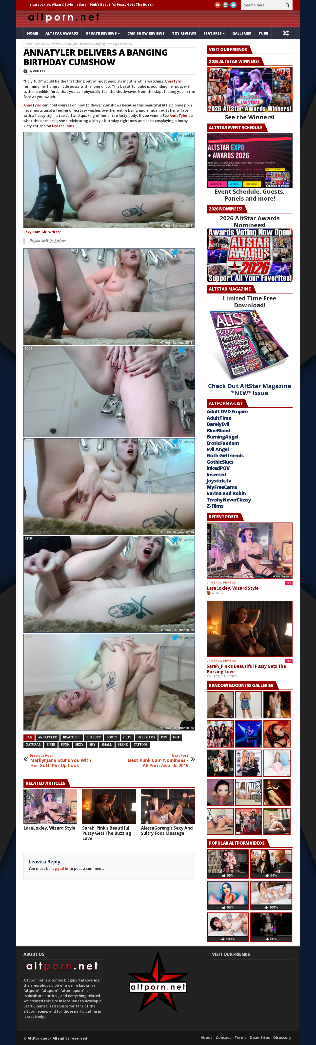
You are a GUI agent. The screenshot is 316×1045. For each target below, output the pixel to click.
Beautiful (71, 737)
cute (127, 737)
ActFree (39, 71)
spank (123, 744)
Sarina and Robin (226, 493)
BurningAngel (222, 436)
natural (33, 744)
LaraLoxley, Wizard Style (49, 828)
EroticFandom (223, 443)
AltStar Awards (61, 33)
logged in (59, 868)
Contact (223, 1037)
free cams (146, 737)
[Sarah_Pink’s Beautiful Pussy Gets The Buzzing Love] (109, 806)
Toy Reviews (184, 33)
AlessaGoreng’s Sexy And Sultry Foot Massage (167, 830)
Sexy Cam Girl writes (41, 232)
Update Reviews (101, 33)
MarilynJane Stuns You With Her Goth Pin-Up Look (60, 761)
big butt (93, 737)
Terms (240, 1037)
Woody (218, 593)
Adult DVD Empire (227, 411)
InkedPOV (218, 468)
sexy (79, 744)
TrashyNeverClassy (229, 499)
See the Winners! (249, 117)
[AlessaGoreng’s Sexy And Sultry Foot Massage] (168, 806)
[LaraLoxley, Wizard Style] (50, 806)
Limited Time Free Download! (249, 301)
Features (213, 33)
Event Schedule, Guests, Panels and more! (250, 194)
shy (92, 744)
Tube (263, 33)
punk (65, 744)
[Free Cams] (109, 296)
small (106, 744)
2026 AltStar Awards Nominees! (250, 221)
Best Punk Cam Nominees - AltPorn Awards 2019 (158, 761)
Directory (282, 1037)
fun (164, 737)
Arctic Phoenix (224, 676)
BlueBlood (218, 430)
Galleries (241, 33)
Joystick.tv (219, 480)
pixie (51, 744)
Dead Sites (260, 1037)
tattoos (141, 744)
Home (32, 33)
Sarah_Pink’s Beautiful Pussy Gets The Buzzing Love (72, 4)
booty (112, 737)
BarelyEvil (218, 424)
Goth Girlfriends (225, 455)
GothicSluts (220, 462)
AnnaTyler (173, 81)
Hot (176, 737)
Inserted (216, 474)
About (206, 1037)
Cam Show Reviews (146, 33)
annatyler (47, 737)
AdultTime (219, 418)
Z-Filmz (215, 505)
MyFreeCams (63, 126)
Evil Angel (218, 449)
